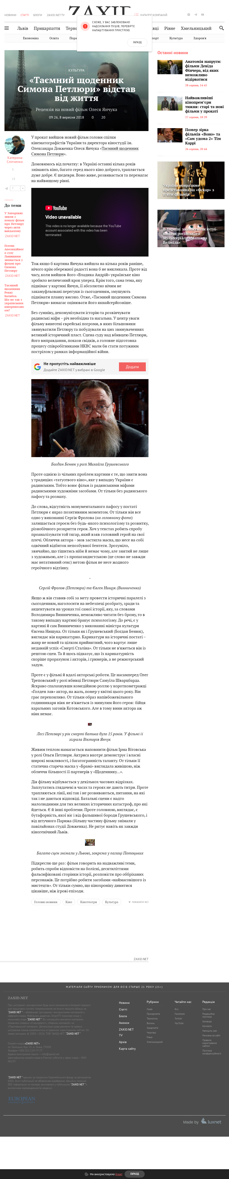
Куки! (118, 1174)
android (209, 14)
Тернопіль (76, 28)
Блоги (37, 15)
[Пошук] (220, 28)
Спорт (154, 38)
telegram (195, 14)
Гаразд (137, 42)
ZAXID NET (98, 10)
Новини (10, 15)
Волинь (151, 1023)
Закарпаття (152, 1027)
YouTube (179, 1023)
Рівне (169, 28)
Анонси (124, 1023)
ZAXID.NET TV (55, 15)
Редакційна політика (208, 1015)
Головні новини (45, 902)
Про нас (206, 1009)
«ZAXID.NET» (32, 1043)
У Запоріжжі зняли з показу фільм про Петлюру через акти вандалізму (14, 222)
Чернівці (151, 1032)
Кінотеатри (88, 902)
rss (223, 14)
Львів (22, 28)
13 (13, 179)
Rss (176, 1009)
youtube (202, 14)
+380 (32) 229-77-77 (30, 1050)
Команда (207, 1021)
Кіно (69, 902)
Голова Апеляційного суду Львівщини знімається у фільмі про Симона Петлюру (14, 258)
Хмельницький (196, 28)
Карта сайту (127, 1049)
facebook (175, 14)
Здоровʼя (199, 38)
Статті (25, 15)
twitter (181, 14)
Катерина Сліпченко (15, 160)
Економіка (31, 38)
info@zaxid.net (50, 1054)
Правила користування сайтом (209, 1043)
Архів (123, 1042)
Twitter (178, 1018)
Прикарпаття (47, 28)
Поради (75, 38)
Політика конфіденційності (211, 1052)
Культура (176, 38)
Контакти (207, 1026)
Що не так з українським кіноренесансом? (14, 298)
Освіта (54, 38)
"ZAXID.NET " (15, 1012)
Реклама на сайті (211, 1035)
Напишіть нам (209, 1030)
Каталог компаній (153, 15)
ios (216, 14)
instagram (188, 14)
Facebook (180, 1013)
